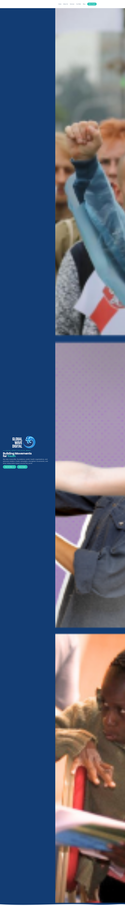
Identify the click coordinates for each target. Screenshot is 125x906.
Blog (84, 4)
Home (59, 4)
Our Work (78, 4)
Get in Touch (92, 4)
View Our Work (8, 466)
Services (72, 4)
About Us (65, 4)
